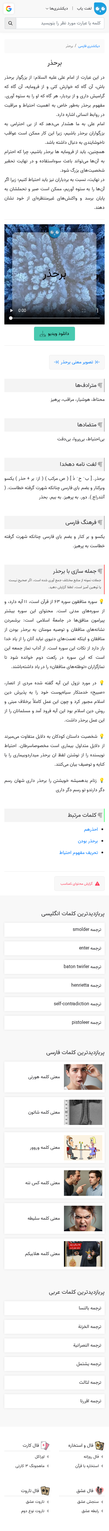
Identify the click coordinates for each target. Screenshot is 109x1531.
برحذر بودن (88, 841)
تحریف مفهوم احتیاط (78, 853)
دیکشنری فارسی (89, 46)
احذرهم (91, 829)
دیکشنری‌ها (59, 8)
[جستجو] (10, 23)
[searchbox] (54, 23)
